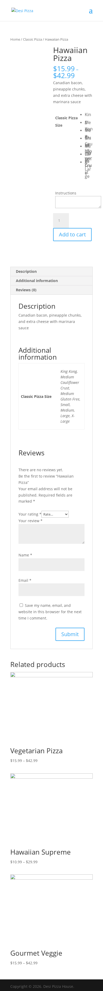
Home (15, 39)
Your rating (29, 514)
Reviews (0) (26, 289)
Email (24, 580)
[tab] (51, 271)
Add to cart (72, 234)
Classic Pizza (32, 39)
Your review (30, 520)
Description (26, 271)
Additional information (37, 280)
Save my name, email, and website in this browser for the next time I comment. (50, 612)
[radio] (89, 115)
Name (25, 555)
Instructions (65, 193)
